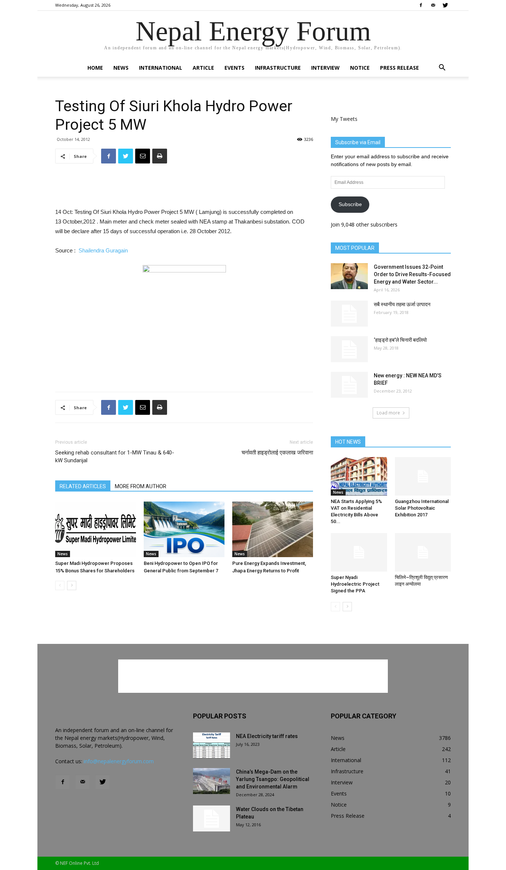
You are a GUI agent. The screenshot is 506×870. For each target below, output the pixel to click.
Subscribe (350, 204)
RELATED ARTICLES (83, 486)
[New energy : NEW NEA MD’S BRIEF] (349, 385)
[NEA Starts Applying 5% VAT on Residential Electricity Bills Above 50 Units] (359, 476)
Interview (325, 67)
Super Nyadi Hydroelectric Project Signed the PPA (355, 584)
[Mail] (433, 5)
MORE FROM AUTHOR (140, 486)
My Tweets (344, 118)
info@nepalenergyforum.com (119, 761)
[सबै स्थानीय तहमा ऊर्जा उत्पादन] (349, 314)
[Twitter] (445, 5)
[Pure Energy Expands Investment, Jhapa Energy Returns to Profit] (272, 529)
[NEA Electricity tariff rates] (211, 745)
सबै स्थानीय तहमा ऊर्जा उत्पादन (402, 304)
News (121, 67)
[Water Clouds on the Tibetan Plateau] (211, 818)
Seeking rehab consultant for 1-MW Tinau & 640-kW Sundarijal (114, 456)
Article (203, 67)
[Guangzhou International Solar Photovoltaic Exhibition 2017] (423, 476)
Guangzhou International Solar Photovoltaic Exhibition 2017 (422, 508)
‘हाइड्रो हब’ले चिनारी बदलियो (400, 340)
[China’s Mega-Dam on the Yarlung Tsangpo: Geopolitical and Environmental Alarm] (211, 781)
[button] (442, 68)
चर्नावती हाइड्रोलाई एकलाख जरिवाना (277, 452)
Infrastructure (278, 67)
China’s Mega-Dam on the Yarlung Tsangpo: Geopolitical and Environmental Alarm (272, 779)
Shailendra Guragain (103, 250)
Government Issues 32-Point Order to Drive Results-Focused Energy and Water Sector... (412, 274)
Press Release (399, 67)
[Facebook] (420, 5)
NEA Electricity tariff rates (267, 736)
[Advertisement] (184, 188)
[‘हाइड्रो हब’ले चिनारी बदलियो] (349, 349)
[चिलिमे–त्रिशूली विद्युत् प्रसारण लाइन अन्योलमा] (423, 552)
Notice (360, 67)
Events (234, 67)
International (160, 67)
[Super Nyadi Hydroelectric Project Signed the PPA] (359, 552)
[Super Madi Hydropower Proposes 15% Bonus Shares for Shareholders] (95, 529)
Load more (388, 413)
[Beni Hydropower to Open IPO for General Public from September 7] (184, 529)
